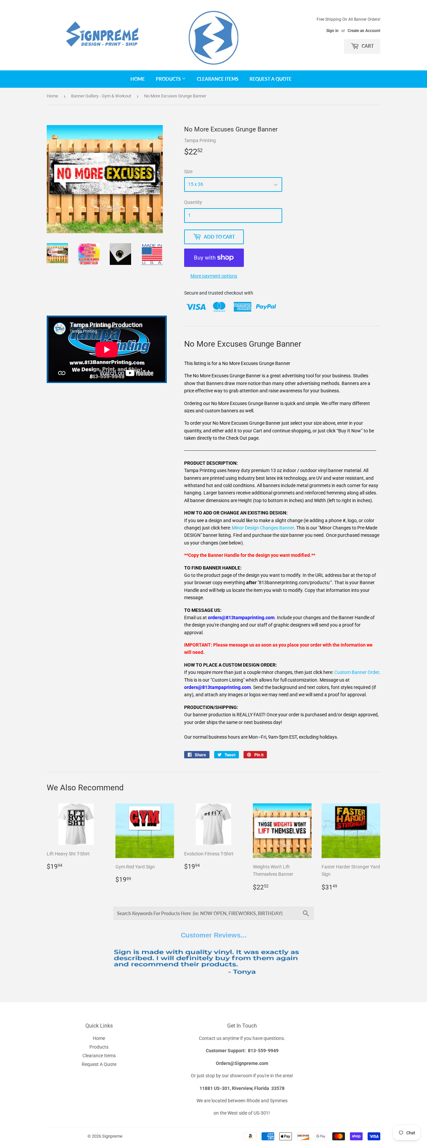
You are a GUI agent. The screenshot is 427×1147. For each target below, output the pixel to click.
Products (169, 79)
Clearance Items (218, 79)
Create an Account (364, 30)
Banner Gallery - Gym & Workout (101, 95)
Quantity (193, 202)
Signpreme (112, 1136)
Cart (367, 46)
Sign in (332, 30)
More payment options (213, 276)
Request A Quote (271, 79)
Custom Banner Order (356, 672)
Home (137, 79)
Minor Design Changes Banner (263, 527)
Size (188, 171)
